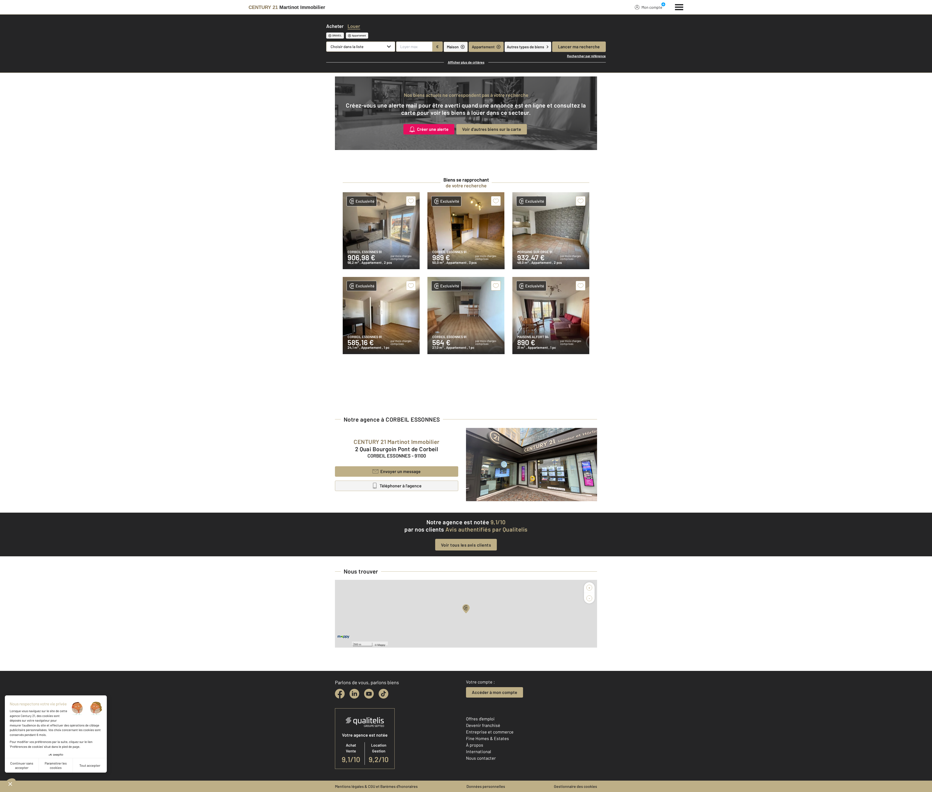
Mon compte (651, 7)
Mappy (381, 645)
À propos (474, 745)
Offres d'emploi (480, 718)
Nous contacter (481, 758)
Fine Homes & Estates (487, 738)
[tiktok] (383, 694)
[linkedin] (354, 694)
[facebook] (340, 694)
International (478, 751)
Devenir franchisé (483, 725)
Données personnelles (485, 786)
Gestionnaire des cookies (575, 786)
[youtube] (369, 694)
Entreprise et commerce (490, 731)
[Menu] (679, 6)
